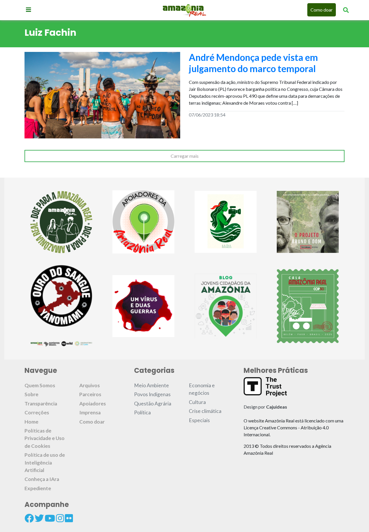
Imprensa (90, 412)
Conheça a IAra (42, 479)
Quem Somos (40, 385)
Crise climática (205, 411)
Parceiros (90, 394)
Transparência (41, 404)
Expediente (38, 488)
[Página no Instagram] (60, 518)
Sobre (31, 394)
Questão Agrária (152, 404)
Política (142, 412)
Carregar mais (185, 156)
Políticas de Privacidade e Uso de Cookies (45, 438)
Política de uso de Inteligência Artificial (45, 462)
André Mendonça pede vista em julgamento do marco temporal (253, 63)
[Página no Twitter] (39, 518)
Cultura (197, 402)
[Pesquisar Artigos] (346, 9)
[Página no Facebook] (29, 518)
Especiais (199, 420)
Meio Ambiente (151, 385)
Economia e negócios (202, 389)
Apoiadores (92, 404)
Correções (37, 412)
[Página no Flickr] (69, 518)
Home (31, 422)
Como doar (321, 9)
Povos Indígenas (152, 394)
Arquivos (89, 385)
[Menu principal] (28, 9)
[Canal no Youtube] (50, 518)
